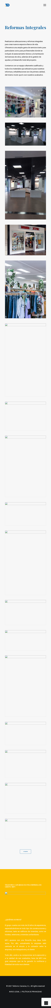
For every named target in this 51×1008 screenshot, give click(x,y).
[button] (44, 5)
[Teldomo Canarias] (7, 5)
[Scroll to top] (46, 1003)
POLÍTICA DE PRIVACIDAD (32, 992)
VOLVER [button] (25, 851)
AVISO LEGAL (14, 992)
